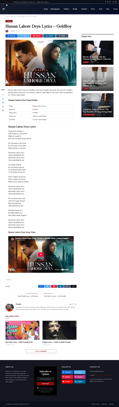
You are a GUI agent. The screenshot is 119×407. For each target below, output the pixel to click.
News (93, 9)
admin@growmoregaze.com (104, 375)
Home (46, 9)
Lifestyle (84, 9)
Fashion (66, 9)
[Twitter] (3, 99)
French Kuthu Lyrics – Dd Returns (28, 296)
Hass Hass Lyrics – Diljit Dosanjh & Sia (19, 342)
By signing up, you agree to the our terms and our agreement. (46, 390)
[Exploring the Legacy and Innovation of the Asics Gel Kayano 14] (97, 79)
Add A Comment (41, 351)
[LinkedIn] (3, 103)
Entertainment (55, 9)
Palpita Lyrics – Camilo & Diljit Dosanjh (56, 342)
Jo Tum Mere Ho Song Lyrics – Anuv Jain (24, 2)
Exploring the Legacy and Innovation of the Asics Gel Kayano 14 (94, 83)
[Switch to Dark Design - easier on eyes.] (113, 2)
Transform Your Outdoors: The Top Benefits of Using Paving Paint (97, 110)
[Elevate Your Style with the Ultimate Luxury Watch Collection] (97, 53)
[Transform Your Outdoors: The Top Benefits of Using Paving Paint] (97, 105)
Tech (100, 9)
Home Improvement (89, 114)
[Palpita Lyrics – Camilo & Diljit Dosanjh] (59, 330)
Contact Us (104, 404)
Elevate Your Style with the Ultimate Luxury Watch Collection (97, 58)
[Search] (115, 2)
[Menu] (4, 9)
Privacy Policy (95, 404)
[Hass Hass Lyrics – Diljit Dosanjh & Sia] (22, 330)
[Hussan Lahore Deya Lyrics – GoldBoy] (40, 63)
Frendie (13, 31)
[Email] (3, 110)
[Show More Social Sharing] (70, 35)
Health (75, 9)
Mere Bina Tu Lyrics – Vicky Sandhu (55, 296)
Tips (107, 9)
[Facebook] (3, 95)
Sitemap (111, 404)
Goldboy (8, 279)
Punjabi (9, 21)
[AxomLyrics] (23, 9)
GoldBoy (35, 109)
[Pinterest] (3, 106)
